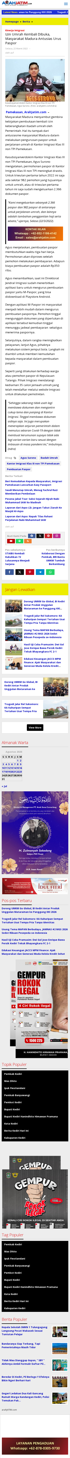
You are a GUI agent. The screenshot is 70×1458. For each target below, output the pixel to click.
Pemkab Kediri (13, 1074)
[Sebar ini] (9, 572)
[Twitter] (40, 536)
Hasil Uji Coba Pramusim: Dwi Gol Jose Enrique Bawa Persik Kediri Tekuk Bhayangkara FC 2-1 (44, 648)
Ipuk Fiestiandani (14, 1088)
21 (14, 771)
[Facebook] (32, 536)
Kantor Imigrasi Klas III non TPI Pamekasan (33, 463)
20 (12, 771)
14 (14, 768)
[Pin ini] (30, 572)
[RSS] (28, 541)
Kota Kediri (11, 1123)
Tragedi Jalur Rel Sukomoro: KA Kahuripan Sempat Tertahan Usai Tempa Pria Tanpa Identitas (44, 619)
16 (20, 768)
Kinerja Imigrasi (14, 30)
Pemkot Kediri (13, 1102)
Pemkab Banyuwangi (17, 1095)
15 (17, 768)
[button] (35, 886)
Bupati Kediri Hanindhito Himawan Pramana (31, 1116)
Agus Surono (28, 457)
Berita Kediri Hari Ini (16, 1130)
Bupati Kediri (12, 1109)
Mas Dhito (10, 1081)
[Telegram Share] (40, 572)
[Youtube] (11, 541)
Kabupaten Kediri (14, 1137)
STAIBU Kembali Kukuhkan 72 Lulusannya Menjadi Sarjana (17, 557)
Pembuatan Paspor (18, 469)
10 (3, 768)
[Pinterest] (48, 536)
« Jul (4, 786)
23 (20, 771)
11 (6, 768)
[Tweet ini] (19, 572)
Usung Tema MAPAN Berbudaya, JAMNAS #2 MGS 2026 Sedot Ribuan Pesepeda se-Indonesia (44, 633)
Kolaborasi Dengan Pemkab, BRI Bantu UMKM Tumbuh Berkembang (53, 557)
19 (9, 771)
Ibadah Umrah (49, 457)
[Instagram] (56, 536)
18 (6, 771)
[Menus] (66, 4)
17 (3, 771)
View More (35, 727)
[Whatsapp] (50, 572)
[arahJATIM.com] (17, 3)
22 (17, 771)
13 (12, 768)
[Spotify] (19, 541)
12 (9, 768)
